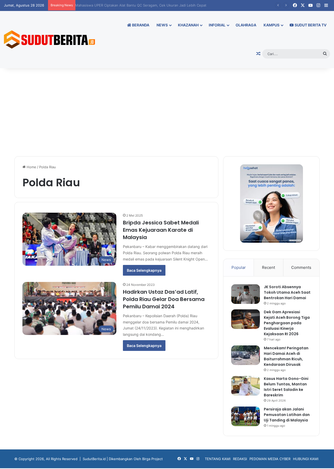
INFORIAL (217, 25)
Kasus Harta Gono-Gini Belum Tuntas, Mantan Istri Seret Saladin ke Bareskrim (286, 387)
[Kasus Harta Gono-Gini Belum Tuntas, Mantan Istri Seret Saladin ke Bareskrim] (245, 386)
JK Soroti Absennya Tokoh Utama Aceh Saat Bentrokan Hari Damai (287, 292)
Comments (301, 267)
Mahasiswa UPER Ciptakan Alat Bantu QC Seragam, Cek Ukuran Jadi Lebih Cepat (143, 5)
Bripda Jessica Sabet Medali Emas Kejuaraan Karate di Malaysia (161, 230)
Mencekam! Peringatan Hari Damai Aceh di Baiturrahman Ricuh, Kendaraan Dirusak (286, 356)
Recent (268, 267)
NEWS (162, 25)
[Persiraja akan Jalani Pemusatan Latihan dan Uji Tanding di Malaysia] (245, 416)
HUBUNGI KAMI (305, 459)
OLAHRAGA (246, 25)
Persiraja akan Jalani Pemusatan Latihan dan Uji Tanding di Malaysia (287, 415)
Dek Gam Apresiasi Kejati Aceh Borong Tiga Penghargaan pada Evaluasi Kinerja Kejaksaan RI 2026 (287, 323)
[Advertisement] (167, 111)
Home (31, 167)
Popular (238, 267)
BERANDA (140, 25)
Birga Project (152, 459)
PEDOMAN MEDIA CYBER (269, 459)
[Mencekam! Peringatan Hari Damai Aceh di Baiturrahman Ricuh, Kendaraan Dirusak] (245, 355)
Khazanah (188, 25)
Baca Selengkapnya (144, 270)
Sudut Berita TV (310, 25)
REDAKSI (240, 459)
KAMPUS (271, 25)
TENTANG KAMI (217, 459)
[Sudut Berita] (49, 39)
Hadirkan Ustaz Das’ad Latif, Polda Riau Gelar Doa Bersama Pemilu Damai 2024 (164, 299)
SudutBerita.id (94, 459)
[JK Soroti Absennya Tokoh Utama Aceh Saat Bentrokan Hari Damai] (245, 294)
